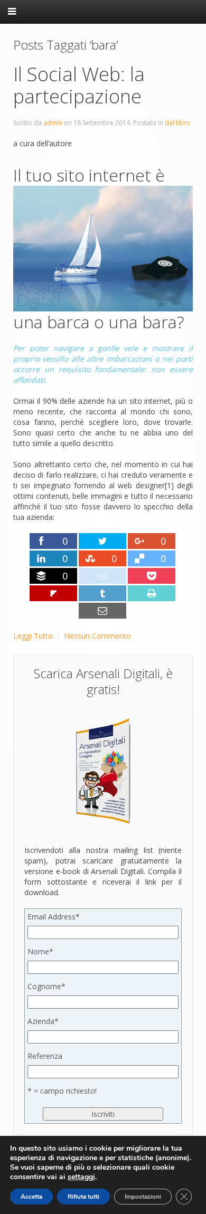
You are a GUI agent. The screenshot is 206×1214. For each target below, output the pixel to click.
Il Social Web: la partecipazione (79, 85)
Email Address (53, 917)
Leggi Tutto (33, 636)
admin (52, 122)
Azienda (43, 1021)
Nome (40, 951)
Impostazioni (143, 1196)
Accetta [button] (31, 1196)
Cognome (46, 986)
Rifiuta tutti (83, 1196)
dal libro (177, 122)
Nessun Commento (97, 636)
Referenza (44, 1056)
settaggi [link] (81, 1177)
